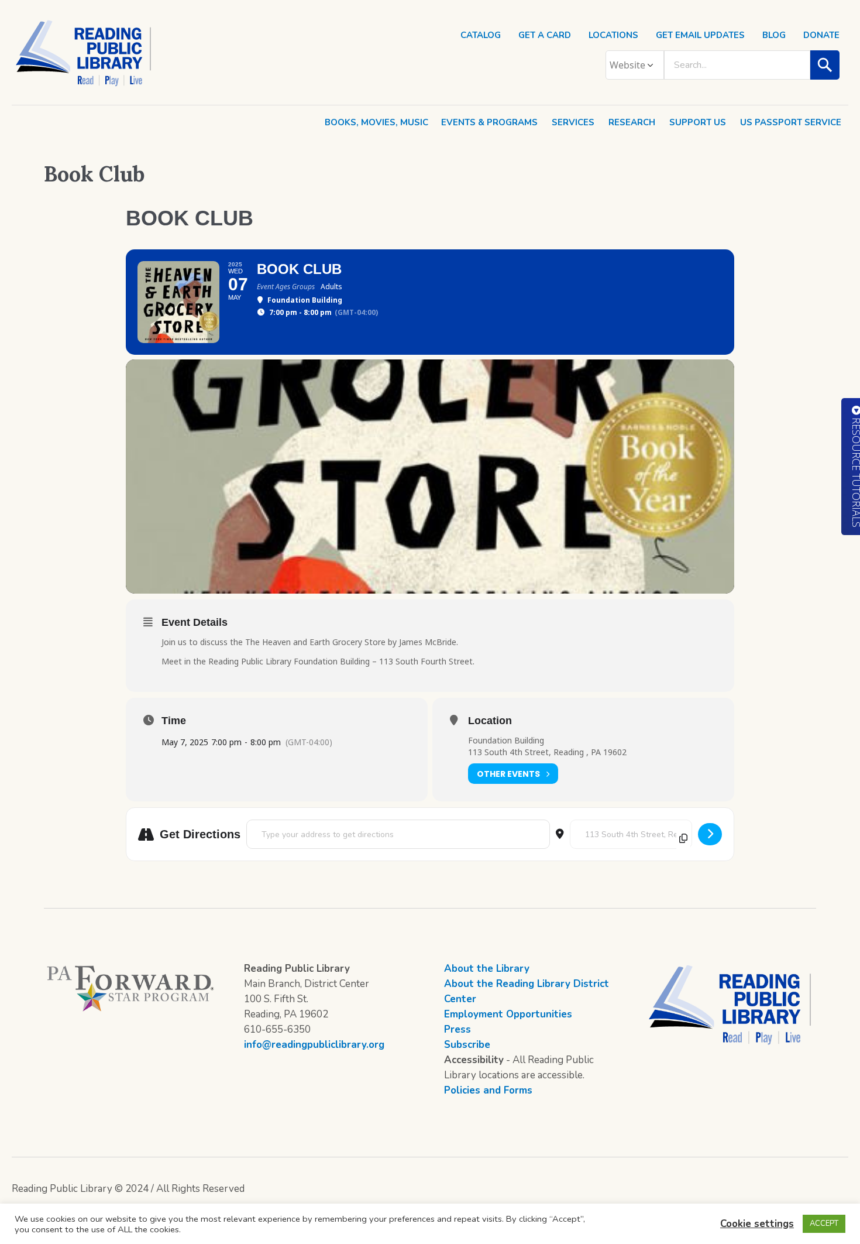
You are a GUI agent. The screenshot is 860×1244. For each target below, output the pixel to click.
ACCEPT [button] (824, 1223)
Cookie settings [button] (757, 1224)
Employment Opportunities (508, 1014)
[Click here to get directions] (710, 834)
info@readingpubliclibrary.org (314, 1044)
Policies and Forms (488, 1090)
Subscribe (467, 1044)
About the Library (486, 968)
